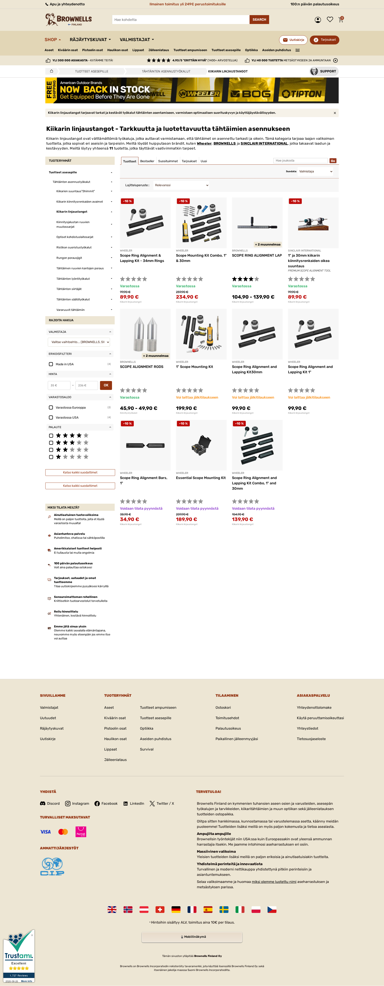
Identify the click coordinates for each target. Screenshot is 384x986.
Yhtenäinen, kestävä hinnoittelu (75, 615)
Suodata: (291, 171)
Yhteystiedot (307, 728)
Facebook (110, 803)
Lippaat (138, 50)
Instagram (80, 803)
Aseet (49, 50)
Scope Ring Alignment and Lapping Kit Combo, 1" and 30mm (254, 483)
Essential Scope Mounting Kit (201, 478)
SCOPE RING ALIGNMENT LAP (257, 255)
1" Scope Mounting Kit (194, 367)
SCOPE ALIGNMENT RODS (141, 367)
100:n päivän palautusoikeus (314, 4)
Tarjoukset (328, 40)
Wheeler (204, 143)
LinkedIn (137, 803)
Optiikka (251, 50)
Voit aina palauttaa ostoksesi (73, 567)
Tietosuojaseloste (311, 739)
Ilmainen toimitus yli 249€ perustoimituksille (188, 4)
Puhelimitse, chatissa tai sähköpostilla (79, 537)
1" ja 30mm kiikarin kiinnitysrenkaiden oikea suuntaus (309, 260)
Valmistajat (135, 39)
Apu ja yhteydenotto (67, 4)
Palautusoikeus (228, 728)
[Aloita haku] (259, 19)
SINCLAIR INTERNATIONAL (264, 143)
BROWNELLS (225, 143)
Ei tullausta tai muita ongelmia (74, 552)
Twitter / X (165, 803)
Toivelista (331, 20)
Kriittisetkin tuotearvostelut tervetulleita (80, 601)
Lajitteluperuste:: (137, 185)
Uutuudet (48, 718)
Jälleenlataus (158, 50)
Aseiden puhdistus (276, 50)
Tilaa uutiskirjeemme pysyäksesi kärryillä (81, 586)
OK (106, 385)
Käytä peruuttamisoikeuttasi (320, 718)
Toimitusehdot (227, 718)
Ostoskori (223, 707)
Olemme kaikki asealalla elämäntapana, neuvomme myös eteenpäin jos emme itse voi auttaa (82, 634)
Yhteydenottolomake (314, 707)
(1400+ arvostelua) (204, 60)
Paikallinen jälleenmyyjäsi (237, 739)
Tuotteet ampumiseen (190, 50)
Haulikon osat (117, 50)
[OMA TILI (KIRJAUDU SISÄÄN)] (319, 20)
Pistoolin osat (92, 50)
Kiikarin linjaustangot (131, 302)
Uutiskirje (48, 739)
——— (297, 50)
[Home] (50, 71)
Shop (51, 39)
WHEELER (182, 473)
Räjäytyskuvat (88, 39)
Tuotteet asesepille (226, 50)
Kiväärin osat (68, 50)
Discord (53, 803)
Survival (147, 749)
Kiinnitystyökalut (128, 413)
